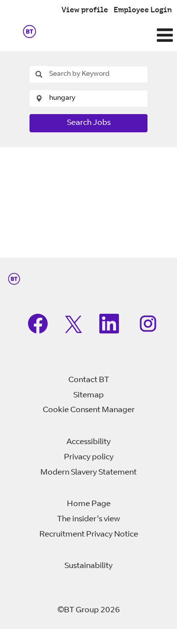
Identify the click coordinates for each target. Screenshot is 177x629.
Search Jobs (89, 123)
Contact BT (88, 380)
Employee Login (143, 10)
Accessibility (88, 442)
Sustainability (88, 566)
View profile (84, 10)
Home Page (89, 504)
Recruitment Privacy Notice (88, 535)
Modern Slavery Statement (88, 473)
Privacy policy (89, 457)
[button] (118, 36)
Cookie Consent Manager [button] (89, 410)
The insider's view (88, 519)
